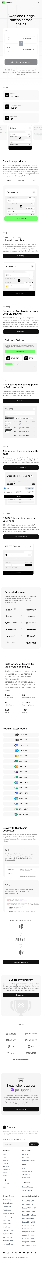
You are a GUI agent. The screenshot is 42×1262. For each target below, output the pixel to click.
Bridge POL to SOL (28, 1232)
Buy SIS (5, 1172)
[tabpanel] (21, 203)
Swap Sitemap (27, 1190)
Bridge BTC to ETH (28, 1201)
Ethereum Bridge (8, 1214)
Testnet (5, 1175)
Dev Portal (25, 1157)
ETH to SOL (31, 1222)
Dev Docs (25, 1154)
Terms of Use (26, 1174)
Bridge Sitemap (27, 1187)
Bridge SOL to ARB (28, 1238)
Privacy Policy (26, 1177)
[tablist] (21, 181)
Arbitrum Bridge (8, 1217)
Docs (23, 1168)
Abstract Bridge (8, 1244)
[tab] (9, 181)
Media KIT (6, 1184)
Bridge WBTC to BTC (29, 1208)
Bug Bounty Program (28, 1160)
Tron (4, 1210)
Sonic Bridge (7, 1237)
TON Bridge (7, 1207)
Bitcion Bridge (7, 1200)
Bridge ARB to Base (29, 1245)
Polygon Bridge (8, 1230)
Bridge (8, 1210)
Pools (4, 1157)
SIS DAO (5, 1160)
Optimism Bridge (8, 1234)
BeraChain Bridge (8, 1241)
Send (33, 1144)
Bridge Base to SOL (29, 1218)
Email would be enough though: (14, 1139)
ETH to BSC (31, 1242)
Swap (4, 1154)
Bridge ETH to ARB (28, 1211)
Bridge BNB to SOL (28, 1228)
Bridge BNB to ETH (28, 1225)
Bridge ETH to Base (29, 1215)
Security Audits (27, 1171)
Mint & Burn (6, 1166)
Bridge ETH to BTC (28, 1204)
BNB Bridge (7, 1220)
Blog (4, 1187)
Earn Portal (6, 1169)
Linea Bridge (6, 1227)
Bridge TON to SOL (28, 1235)
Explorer (5, 1163)
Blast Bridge (7, 1224)
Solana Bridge (8, 1203)
